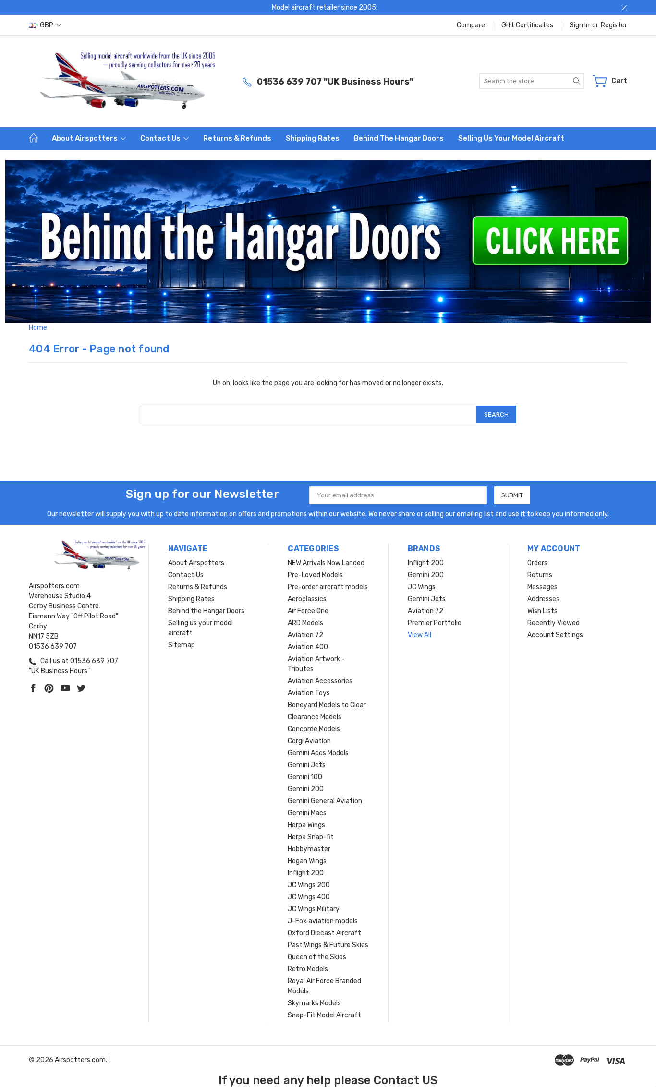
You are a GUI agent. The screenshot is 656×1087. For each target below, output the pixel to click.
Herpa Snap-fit (311, 837)
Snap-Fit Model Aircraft (324, 1015)
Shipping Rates (313, 138)
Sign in (580, 25)
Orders (537, 563)
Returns (539, 575)
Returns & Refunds (237, 138)
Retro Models (308, 969)
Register (614, 25)
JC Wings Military (314, 909)
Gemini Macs (307, 813)
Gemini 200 (306, 789)
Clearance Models (314, 717)
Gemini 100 (305, 777)
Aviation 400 (308, 647)
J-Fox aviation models (323, 921)
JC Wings (422, 587)
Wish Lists (542, 611)
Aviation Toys (309, 693)
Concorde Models (314, 729)
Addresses (543, 599)
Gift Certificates (527, 25)
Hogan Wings (307, 861)
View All (419, 635)
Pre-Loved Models (315, 575)
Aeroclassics (307, 599)
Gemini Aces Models (318, 753)
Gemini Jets (307, 765)
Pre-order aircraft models (328, 587)
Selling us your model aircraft (511, 138)
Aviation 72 (305, 635)
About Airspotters (85, 138)
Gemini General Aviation (325, 801)
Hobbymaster (309, 849)
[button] (328, 241)
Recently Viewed (553, 623)
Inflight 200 (306, 873)
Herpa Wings (306, 825)
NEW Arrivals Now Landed (326, 563)
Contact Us (161, 138)
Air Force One (308, 611)
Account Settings (555, 635)
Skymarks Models (314, 1003)
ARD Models (305, 623)
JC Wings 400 (309, 897)
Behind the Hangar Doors (399, 138)
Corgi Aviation (309, 741)
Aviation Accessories (320, 681)
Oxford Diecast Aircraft (324, 933)
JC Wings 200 (309, 885)
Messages (542, 587)
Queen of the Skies (317, 957)
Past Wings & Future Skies (328, 945)
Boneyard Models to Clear (327, 705)
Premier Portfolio (435, 623)
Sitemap (181, 645)
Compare (471, 25)
